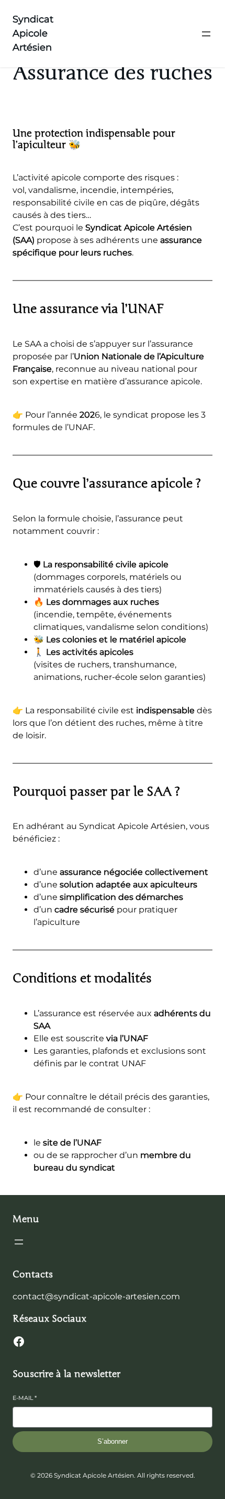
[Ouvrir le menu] (206, 34)
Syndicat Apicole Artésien (33, 33)
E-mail (25, 1397)
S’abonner (112, 1441)
